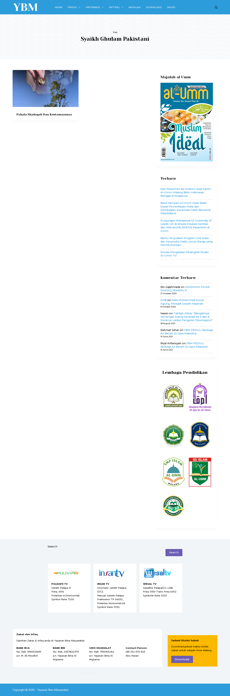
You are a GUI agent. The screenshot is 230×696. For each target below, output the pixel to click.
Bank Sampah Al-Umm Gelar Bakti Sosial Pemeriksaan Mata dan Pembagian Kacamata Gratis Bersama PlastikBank (185, 208)
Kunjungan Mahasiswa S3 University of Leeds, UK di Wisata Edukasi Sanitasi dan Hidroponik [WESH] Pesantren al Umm (185, 226)
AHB (163, 300)
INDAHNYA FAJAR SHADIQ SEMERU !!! (185, 288)
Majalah (134, 7)
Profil (72, 7)
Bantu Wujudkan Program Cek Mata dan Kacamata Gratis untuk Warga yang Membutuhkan (186, 242)
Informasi (93, 7)
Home (58, 7)
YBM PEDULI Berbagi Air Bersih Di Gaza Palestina (186, 331)
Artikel (114, 7)
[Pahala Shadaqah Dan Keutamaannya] (46, 88)
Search (52, 546)
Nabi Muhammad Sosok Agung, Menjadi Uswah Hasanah (182, 301)
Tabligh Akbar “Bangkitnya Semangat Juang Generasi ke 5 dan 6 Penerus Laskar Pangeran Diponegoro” (186, 317)
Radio (171, 7)
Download (154, 7)
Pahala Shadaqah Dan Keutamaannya (44, 114)
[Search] (216, 7)
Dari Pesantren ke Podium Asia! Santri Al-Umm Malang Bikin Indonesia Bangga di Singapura (185, 192)
